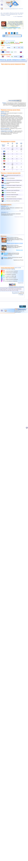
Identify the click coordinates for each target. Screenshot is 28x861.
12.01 (5, 185)
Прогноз (5, 254)
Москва (8, 47)
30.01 (5, 200)
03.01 (5, 175)
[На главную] (2, 5)
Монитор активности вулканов (12, 27)
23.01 (5, 194)
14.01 (5, 190)
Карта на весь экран (14, 100)
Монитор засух (19, 250)
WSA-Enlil (6, 253)
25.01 (5, 198)
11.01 (5, 182)
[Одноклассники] (9, 33)
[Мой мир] (12, 33)
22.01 (5, 192)
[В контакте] (6, 33)
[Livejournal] (15, 33)
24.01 (5, 196)
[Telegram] (17, 33)
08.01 (5, 180)
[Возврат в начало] (26, 428)
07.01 (5, 178)
